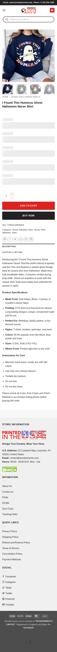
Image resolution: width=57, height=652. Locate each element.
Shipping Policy (10, 537)
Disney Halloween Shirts (25, 97)
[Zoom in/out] (3, 634)
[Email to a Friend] (20, 239)
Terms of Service (10, 548)
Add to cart (28, 205)
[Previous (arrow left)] (3, 647)
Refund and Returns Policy (16, 542)
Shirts (14, 233)
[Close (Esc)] (28, 634)
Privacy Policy (9, 531)
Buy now (28, 215)
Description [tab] (9, 246)
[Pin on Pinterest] (26, 239)
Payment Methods (11, 559)
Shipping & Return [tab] (12, 252)
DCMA (5, 503)
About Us (7, 486)
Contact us (7, 492)
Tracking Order (10, 514)
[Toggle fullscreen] (11, 634)
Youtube (9, 604)
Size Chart (7, 508)
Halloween (6, 233)
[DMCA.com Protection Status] (9, 469)
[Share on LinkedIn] (31, 239)
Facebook (10, 576)
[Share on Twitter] (15, 239)
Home (5, 97)
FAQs (5, 497)
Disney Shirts (40, 230)
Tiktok (8, 588)
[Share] (20, 634)
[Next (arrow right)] (11, 647)
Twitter (8, 593)
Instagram (10, 582)
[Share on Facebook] (10, 239)
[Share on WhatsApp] (4, 239)
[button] (4, 10)
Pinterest (10, 599)
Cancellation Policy (12, 554)
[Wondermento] (28, 10)
